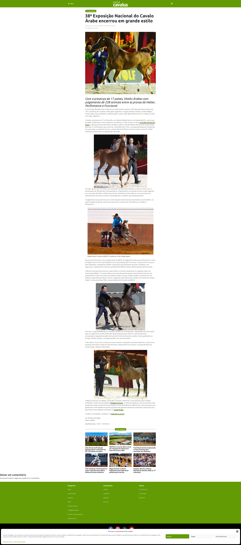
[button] (237, 531)
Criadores (106, 493)
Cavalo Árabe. (119, 410)
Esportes (70, 498)
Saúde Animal (72, 518)
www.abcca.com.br (117, 414)
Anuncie (106, 502)
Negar (193, 536)
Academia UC (143, 489)
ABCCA (99, 424)
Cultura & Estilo (72, 506)
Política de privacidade (19, 541)
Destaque (106, 424)
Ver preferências (221, 536)
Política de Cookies (8, 541)
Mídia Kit (142, 498)
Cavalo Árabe (72, 493)
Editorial (106, 498)
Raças (69, 489)
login (16, 478)
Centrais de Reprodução (75, 514)
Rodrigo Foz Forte (116, 403)
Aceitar (169, 536)
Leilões (105, 489)
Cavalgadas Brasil (73, 510)
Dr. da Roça (142, 493)
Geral (69, 502)
